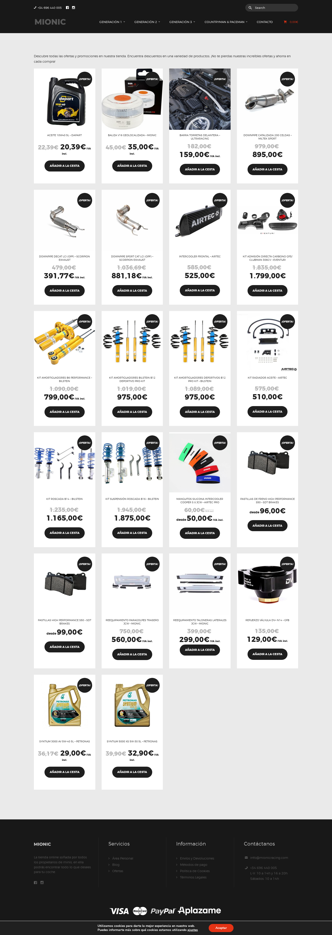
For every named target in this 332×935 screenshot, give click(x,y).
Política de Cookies (195, 871)
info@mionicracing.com (269, 858)
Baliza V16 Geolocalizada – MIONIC (132, 135)
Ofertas (117, 871)
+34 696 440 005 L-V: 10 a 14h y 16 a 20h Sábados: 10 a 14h (269, 873)
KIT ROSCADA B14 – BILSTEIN (64, 499)
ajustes (192, 930)
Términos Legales (193, 877)
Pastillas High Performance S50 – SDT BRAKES (64, 622)
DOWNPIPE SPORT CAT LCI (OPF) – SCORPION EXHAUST (132, 258)
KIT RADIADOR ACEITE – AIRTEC (267, 377)
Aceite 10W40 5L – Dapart (64, 135)
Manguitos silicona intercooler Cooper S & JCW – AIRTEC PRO (199, 500)
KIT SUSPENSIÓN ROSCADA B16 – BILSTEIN (132, 499)
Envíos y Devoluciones (197, 858)
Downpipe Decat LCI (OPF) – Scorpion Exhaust (64, 258)
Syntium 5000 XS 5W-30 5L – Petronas (132, 741)
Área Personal (122, 858)
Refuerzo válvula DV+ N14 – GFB (267, 620)
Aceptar (221, 928)
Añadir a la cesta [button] (64, 166)
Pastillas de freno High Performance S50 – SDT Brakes (267, 500)
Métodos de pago (193, 864)
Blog (115, 864)
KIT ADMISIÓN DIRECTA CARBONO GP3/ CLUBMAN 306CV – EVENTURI (267, 258)
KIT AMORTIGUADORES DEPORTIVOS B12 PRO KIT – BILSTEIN (200, 379)
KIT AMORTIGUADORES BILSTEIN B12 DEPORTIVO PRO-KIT (132, 379)
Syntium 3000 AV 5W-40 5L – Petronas (64, 741)
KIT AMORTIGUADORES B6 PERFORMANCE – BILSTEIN (64, 379)
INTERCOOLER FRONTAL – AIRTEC (200, 256)
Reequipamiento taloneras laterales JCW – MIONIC (200, 622)
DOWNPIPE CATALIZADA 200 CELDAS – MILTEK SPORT (267, 137)
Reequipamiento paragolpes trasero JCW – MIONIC (132, 622)
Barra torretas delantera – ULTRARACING (200, 137)
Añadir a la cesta (200, 533)
